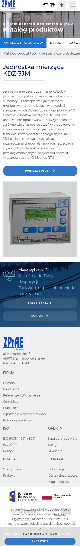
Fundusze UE (12, 389)
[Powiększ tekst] (45, 5)
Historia (9, 383)
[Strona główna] (21, 5)
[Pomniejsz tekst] (52, 5)
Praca (9, 459)
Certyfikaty (11, 402)
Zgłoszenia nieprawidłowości (24, 414)
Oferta (55, 428)
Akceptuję (40, 541)
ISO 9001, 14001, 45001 (19, 439)
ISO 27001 (10, 445)
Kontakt (38, 315)
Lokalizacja (38, 303)
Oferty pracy (12, 469)
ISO (6, 428)
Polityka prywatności (18, 420)
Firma (9, 373)
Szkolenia (55, 451)
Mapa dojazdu (58, 482)
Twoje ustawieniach (40, 534)
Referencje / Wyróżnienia (21, 395)
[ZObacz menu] (72, 5)
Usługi (56, 43)
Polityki (8, 451)
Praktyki (9, 475)
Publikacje (10, 408)
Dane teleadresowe (62, 475)
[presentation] (61, 5)
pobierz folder (38, 170)
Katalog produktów (23, 43)
